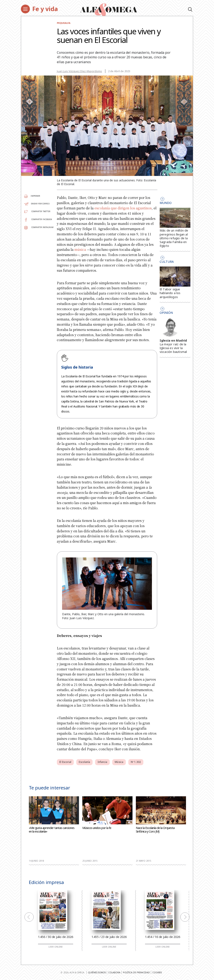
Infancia (102, 762)
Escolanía (84, 762)
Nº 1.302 (136, 762)
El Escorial (65, 762)
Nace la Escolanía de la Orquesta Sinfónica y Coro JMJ (155, 830)
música (80, 249)
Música (119, 762)
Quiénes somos (97, 972)
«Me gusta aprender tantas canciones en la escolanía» (51, 830)
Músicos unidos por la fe (96, 828)
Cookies (157, 972)
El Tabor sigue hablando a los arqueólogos (170, 293)
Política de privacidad (136, 972)
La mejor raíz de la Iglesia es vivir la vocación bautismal (173, 348)
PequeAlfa (63, 22)
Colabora (114, 972)
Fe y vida (45, 9)
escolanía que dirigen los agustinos (123, 208)
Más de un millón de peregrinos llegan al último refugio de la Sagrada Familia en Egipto (174, 238)
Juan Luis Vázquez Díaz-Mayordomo (79, 71)
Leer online (55, 947)
